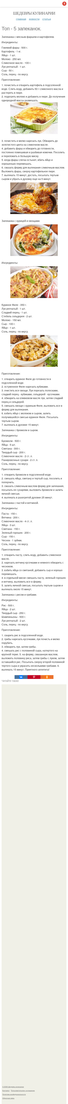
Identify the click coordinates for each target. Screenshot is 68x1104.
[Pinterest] (34, 677)
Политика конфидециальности (14, 1094)
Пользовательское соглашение (23, 1090)
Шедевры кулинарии (34, 13)
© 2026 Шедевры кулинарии (13, 1087)
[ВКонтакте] (21, 677)
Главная (21, 19)
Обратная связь (8, 1098)
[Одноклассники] (46, 677)
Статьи (46, 19)
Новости (34, 19)
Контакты (5, 1090)
